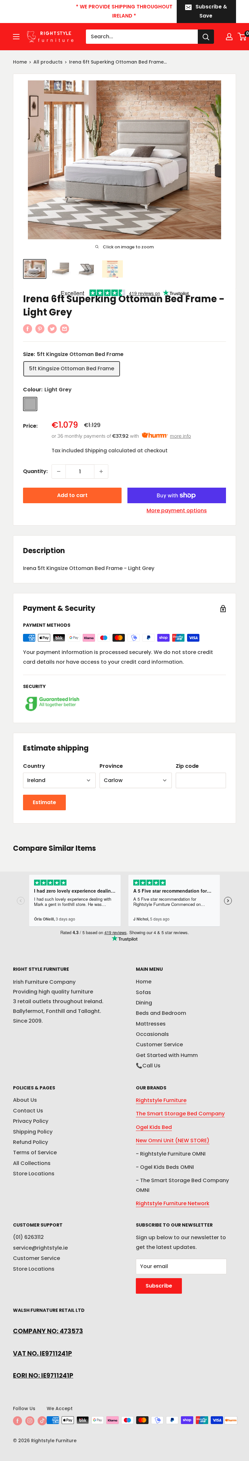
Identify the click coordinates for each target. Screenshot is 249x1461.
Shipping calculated (110, 450)
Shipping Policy (33, 1131)
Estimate (44, 802)
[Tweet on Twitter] (52, 329)
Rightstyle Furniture (161, 1100)
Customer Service (159, 1044)
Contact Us (28, 1110)
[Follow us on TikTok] (42, 1420)
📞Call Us (148, 1065)
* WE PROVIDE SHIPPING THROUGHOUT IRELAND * (124, 11)
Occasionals (152, 1034)
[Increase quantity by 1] (101, 471)
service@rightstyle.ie (40, 1248)
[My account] (229, 36)
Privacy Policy (30, 1121)
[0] (242, 37)
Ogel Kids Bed (154, 1127)
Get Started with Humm (167, 1055)
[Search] (206, 37)
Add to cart (72, 495)
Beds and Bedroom (161, 1013)
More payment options (177, 510)
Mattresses (151, 1023)
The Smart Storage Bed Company (180, 1113)
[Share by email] (64, 329)
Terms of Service (35, 1152)
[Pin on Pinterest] (39, 329)
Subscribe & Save (211, 11)
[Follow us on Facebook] (17, 1420)
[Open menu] (16, 36)
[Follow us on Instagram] (29, 1420)
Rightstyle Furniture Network (172, 1203)
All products (48, 62)
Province (111, 766)
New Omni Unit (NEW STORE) (172, 1140)
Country (34, 766)
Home (20, 62)
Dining (144, 1002)
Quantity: (35, 471)
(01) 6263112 (28, 1237)
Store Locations (33, 1173)
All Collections (32, 1163)
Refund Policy (30, 1142)
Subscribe (159, 1285)
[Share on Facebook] (27, 329)
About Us (25, 1100)
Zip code (187, 766)
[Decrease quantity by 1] (58, 471)
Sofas (143, 992)
